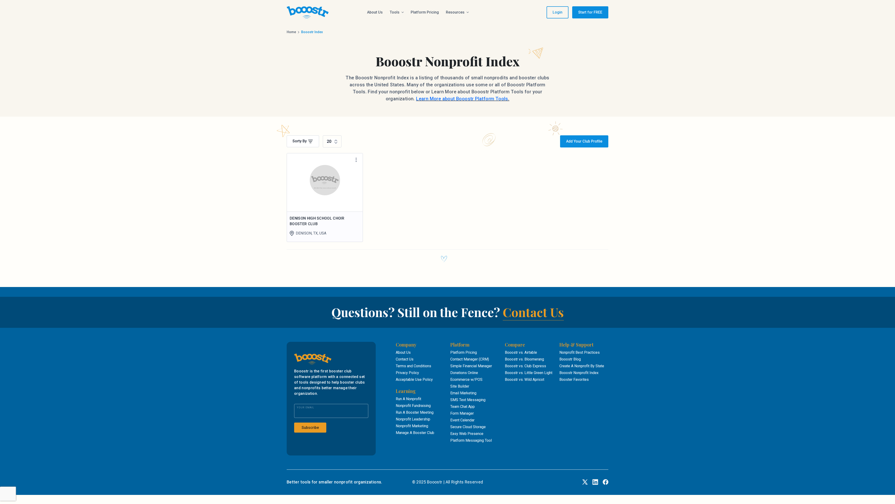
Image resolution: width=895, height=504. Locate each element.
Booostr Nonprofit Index (579, 373)
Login (557, 12)
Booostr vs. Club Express (525, 366)
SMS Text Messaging (467, 400)
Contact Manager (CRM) (469, 359)
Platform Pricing (425, 12)
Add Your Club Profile (584, 141)
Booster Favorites (574, 379)
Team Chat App (462, 406)
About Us (375, 12)
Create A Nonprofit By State (581, 366)
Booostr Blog (570, 359)
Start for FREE (590, 12)
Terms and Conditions (413, 366)
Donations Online (464, 373)
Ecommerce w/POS (466, 379)
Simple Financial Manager (471, 366)
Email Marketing (463, 393)
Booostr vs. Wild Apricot (524, 379)
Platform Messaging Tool (471, 440)
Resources (455, 12)
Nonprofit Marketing (412, 426)
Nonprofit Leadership (413, 419)
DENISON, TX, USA (311, 233)
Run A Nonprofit (408, 399)
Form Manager (462, 413)
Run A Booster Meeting (415, 412)
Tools (394, 12)
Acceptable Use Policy (414, 379)
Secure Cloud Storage (468, 427)
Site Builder (459, 386)
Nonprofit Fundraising (413, 405)
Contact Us (533, 312)
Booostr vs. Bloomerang (524, 359)
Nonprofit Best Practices (579, 352)
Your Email (305, 407)
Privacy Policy (407, 373)
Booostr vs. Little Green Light (528, 373)
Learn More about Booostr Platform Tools (462, 99)
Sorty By (300, 141)
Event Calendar (462, 420)
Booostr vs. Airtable (521, 352)
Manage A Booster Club (415, 432)
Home (291, 32)
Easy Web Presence (466, 433)
